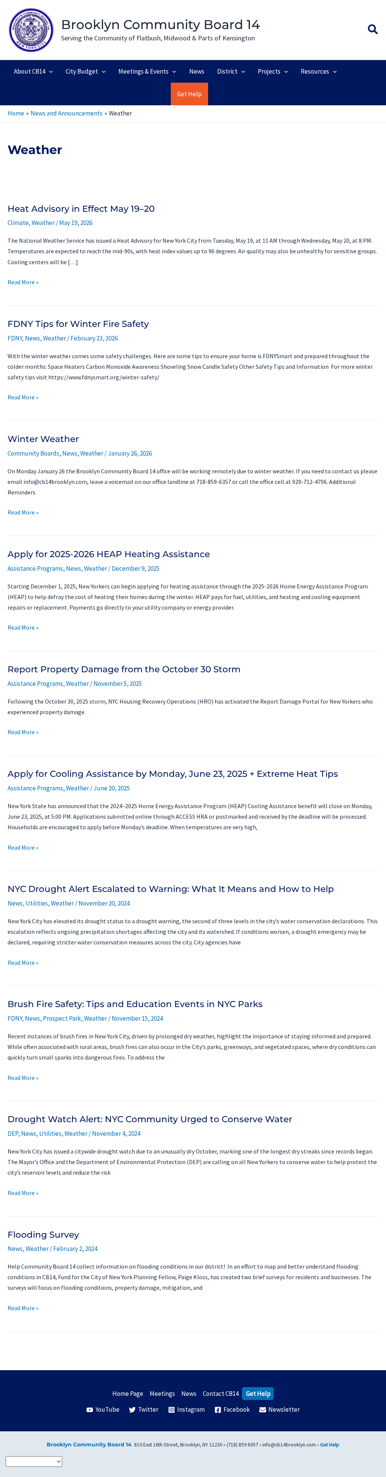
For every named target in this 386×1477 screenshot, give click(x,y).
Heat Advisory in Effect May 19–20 (81, 208)
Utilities (37, 903)
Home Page (127, 1393)
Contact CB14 (221, 1393)
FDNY (15, 338)
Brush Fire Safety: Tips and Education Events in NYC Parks (135, 1004)
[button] (373, 30)
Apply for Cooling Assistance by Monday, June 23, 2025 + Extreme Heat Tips (173, 774)
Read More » (23, 282)
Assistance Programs (35, 568)
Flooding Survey (43, 1234)
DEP (13, 1133)
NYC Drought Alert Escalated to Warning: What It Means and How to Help (171, 889)
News (32, 338)
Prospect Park (62, 1018)
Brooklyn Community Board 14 (160, 24)
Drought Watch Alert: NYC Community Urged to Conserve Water (150, 1119)
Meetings (162, 1393)
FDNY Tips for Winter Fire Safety (78, 324)
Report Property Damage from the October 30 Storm (124, 669)
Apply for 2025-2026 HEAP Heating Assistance (109, 554)
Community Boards (33, 453)
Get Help (258, 1393)
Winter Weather (43, 439)
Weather (43, 223)
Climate (18, 223)
